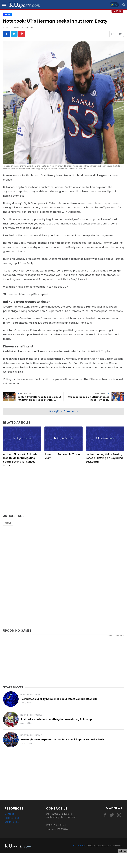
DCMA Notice (12, 821)
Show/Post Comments (63, 411)
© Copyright (79, 845)
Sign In (117, 10)
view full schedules (115, 636)
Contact (9, 813)
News (8, 522)
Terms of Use (12, 817)
